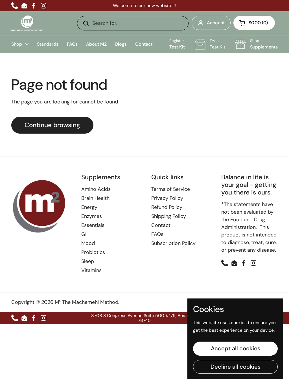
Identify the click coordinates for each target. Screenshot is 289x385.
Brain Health (95, 198)
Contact (160, 225)
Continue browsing (52, 125)
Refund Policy (166, 207)
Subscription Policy (173, 243)
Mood (88, 243)
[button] (254, 23)
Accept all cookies (235, 348)
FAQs (157, 234)
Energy (89, 207)
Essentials (92, 225)
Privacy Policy (167, 198)
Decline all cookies (235, 366)
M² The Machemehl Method (86, 302)
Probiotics (93, 252)
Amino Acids (96, 189)
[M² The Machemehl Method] (27, 23)
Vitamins (91, 270)
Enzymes (91, 216)
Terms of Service (170, 189)
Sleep (87, 261)
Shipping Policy (168, 216)
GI (83, 234)
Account (216, 23)
